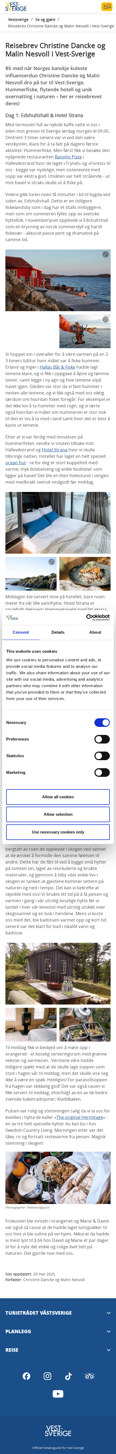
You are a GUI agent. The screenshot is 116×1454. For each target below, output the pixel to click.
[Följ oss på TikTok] (68, 1376)
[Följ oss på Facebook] (26, 1376)
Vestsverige (18, 19)
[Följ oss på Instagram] (47, 1376)
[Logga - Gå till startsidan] (24, 6)
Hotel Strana (54, 450)
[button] (58, 280)
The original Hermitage (79, 1117)
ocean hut (15, 463)
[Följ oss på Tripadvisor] (89, 1376)
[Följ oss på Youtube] (58, 1393)
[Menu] (107, 6)
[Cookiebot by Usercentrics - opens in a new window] (86, 617)
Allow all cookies (58, 797)
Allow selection (58, 814)
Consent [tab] (21, 632)
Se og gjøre (45, 19)
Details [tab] (58, 632)
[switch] (102, 739)
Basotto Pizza (68, 157)
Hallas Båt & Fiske (57, 367)
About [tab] (95, 632)
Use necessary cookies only (58, 832)
